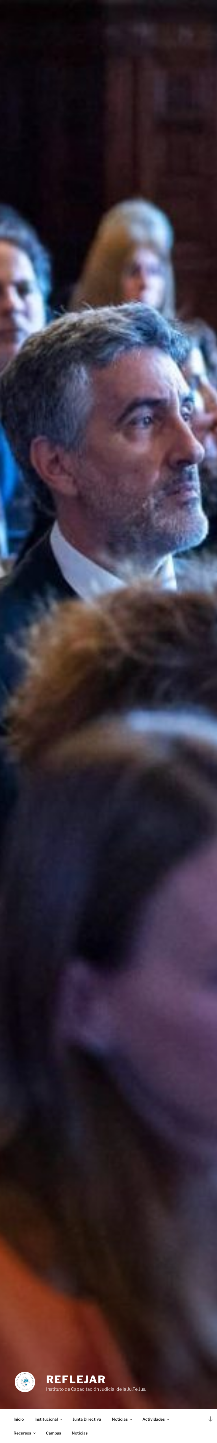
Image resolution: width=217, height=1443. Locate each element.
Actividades (153, 1419)
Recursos (22, 1433)
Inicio (19, 1419)
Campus (53, 1433)
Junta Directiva (87, 1419)
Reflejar (76, 1379)
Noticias (120, 1419)
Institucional (46, 1419)
